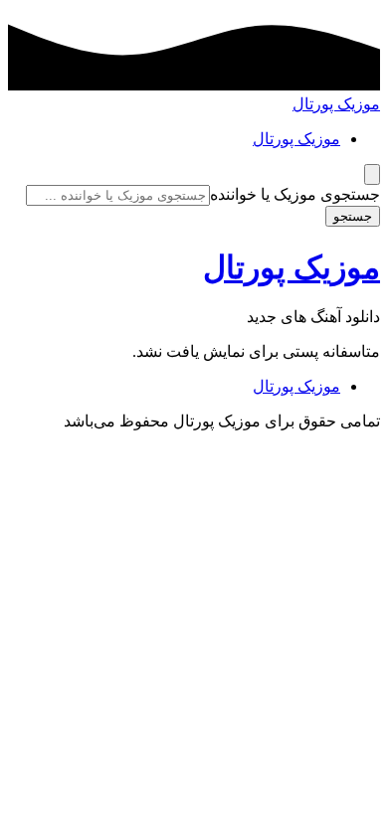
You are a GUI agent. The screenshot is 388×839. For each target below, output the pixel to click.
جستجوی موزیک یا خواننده (295, 194)
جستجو (352, 216)
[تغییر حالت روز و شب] (372, 174)
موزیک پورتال (336, 103)
